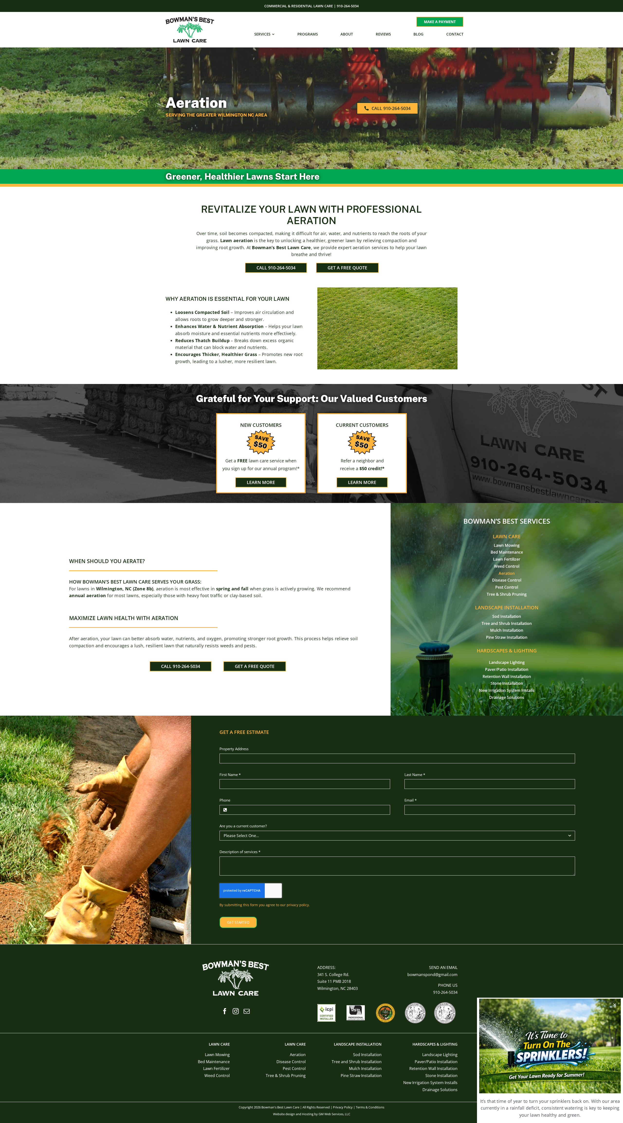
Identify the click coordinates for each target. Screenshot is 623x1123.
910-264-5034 (445, 992)
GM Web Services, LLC (334, 1114)
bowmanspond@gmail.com (432, 974)
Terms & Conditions (370, 1107)
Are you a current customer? (243, 825)
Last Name (414, 774)
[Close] (614, 1005)
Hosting (307, 1114)
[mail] (247, 1011)
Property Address (234, 748)
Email (410, 800)
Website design (284, 1114)
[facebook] (225, 1011)
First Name (230, 774)
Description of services (240, 851)
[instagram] (236, 1011)
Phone (225, 800)
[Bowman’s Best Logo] (189, 18)
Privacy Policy (343, 1107)
